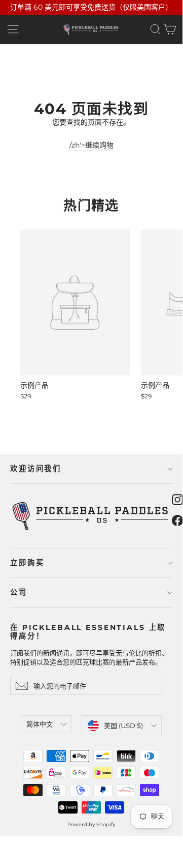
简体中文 (39, 724)
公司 (18, 592)
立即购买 (27, 562)
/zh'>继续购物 (91, 145)
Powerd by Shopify (91, 824)
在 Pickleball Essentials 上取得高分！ (88, 632)
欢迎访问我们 (35, 468)
